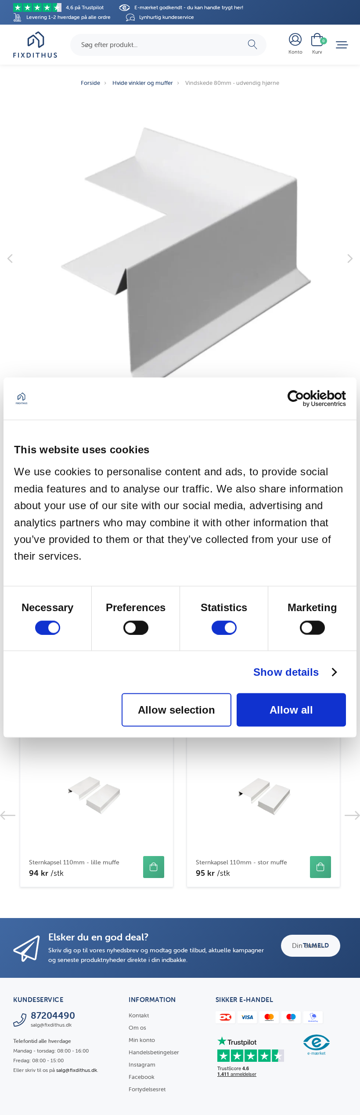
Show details (286, 672)
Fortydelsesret (147, 1089)
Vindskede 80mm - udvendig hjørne (232, 83)
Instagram (142, 1064)
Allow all (291, 709)
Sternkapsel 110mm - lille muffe (74, 862)
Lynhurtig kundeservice (166, 17)
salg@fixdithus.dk (76, 1070)
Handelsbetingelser (154, 1052)
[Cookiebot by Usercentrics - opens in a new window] (307, 398)
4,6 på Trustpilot (85, 7)
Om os (137, 1027)
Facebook (142, 1077)
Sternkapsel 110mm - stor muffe (241, 862)
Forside (90, 83)
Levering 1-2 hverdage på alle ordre (68, 17)
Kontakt (139, 1015)
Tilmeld (316, 945)
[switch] (135, 627)
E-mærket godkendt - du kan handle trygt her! (188, 7)
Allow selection (176, 709)
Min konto (142, 1040)
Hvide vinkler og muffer (142, 83)
